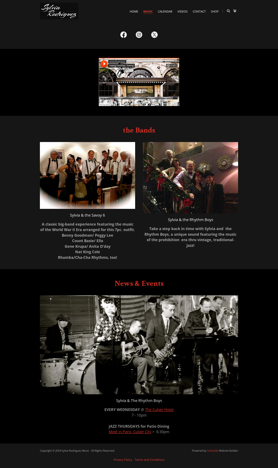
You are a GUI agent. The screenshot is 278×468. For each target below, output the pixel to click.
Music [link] (148, 11)
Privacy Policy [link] (123, 460)
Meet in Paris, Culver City (130, 431)
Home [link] (134, 11)
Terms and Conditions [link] (150, 460)
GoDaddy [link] (212, 450)
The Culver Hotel (159, 409)
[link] (59, 11)
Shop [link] (215, 11)
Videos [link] (182, 11)
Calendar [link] (165, 11)
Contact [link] (199, 11)
